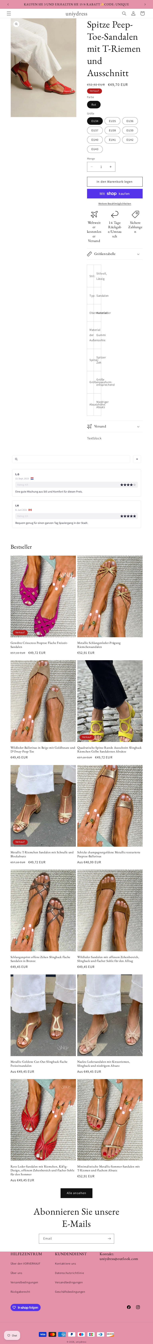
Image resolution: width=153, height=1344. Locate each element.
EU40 (94, 140)
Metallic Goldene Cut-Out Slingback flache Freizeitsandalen (39, 1063)
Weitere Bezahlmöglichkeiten (114, 203)
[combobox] (137, 459)
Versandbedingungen (24, 1282)
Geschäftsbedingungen (70, 1291)
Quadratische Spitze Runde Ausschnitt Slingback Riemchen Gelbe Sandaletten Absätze (109, 749)
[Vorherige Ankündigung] (8, 4)
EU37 (94, 130)
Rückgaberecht (20, 1291)
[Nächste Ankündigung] (145, 4)
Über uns (16, 1273)
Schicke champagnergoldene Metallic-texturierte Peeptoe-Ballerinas (108, 854)
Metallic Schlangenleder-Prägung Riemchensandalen (99, 645)
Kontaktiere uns (65, 1263)
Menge (91, 158)
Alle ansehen (76, 1193)
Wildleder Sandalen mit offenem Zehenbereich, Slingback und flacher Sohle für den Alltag (108, 959)
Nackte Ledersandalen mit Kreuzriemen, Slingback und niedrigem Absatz (103, 1063)
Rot (93, 104)
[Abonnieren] (109, 1239)
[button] (8, 13)
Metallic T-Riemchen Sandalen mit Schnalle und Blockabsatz (42, 854)
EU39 (130, 130)
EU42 (130, 140)
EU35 (112, 121)
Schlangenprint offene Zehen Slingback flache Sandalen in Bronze (41, 959)
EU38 (112, 130)
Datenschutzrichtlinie (69, 1273)
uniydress (81, 1341)
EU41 (112, 140)
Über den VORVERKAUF (25, 1263)
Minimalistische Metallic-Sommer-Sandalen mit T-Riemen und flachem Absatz (108, 1168)
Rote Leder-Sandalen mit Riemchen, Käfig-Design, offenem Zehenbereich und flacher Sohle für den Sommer (43, 1170)
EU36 (130, 121)
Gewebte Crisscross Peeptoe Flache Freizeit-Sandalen (39, 645)
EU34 (94, 121)
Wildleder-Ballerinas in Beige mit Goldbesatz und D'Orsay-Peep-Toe (43, 749)
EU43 (94, 149)
